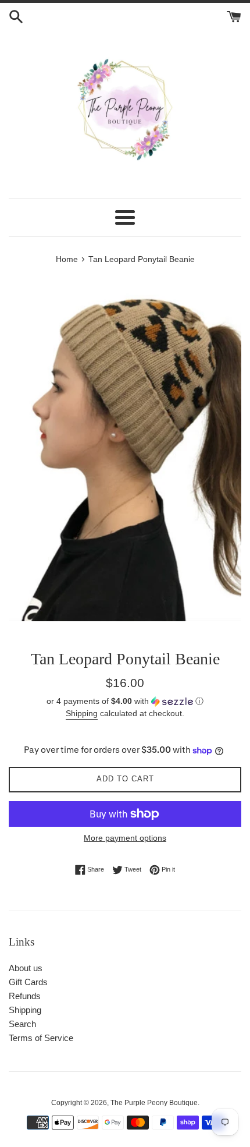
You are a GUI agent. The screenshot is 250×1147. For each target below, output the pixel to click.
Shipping (82, 713)
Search (22, 1024)
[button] (125, 701)
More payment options (125, 837)
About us (25, 968)
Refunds (25, 996)
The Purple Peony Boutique (154, 1103)
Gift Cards (28, 982)
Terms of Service (41, 1038)
